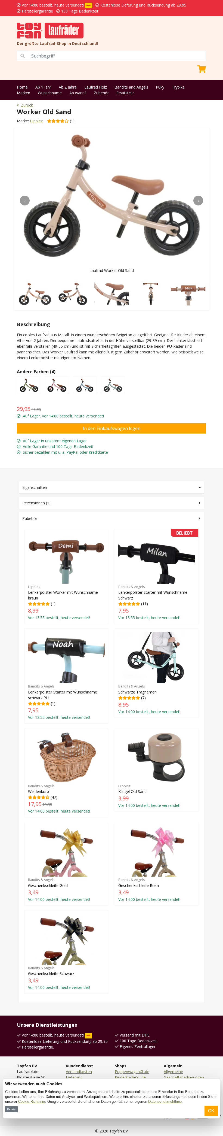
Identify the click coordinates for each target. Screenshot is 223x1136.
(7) (149, 699)
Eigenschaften (34, 487)
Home (22, 87)
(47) (59, 799)
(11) (155, 576)
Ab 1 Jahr (43, 87)
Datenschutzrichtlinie (165, 1101)
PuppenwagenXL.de (132, 1071)
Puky (160, 87)
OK (211, 1110)
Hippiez (36, 120)
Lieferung (74, 1077)
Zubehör (101, 92)
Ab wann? (77, 92)
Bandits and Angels (131, 87)
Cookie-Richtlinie (31, 1101)
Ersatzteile (125, 92)
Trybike (178, 87)
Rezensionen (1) (36, 502)
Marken (23, 92)
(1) (63, 602)
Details (11, 1109)
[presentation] (25, 200)
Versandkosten (79, 1071)
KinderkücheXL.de (130, 1077)
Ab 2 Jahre (68, 87)
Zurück (27, 105)
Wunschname (50, 92)
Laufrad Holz (95, 87)
